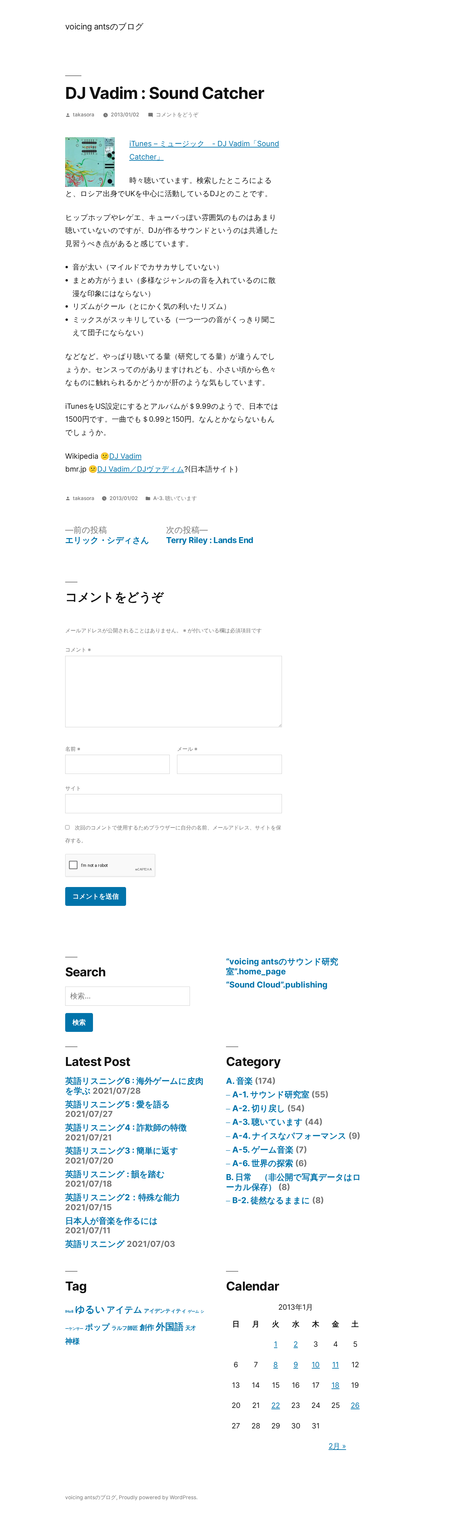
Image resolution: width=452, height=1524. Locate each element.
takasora (83, 114)
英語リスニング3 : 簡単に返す (121, 1151)
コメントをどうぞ (177, 114)
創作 (147, 1327)
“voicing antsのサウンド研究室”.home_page (282, 966)
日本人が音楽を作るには (111, 1221)
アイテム (124, 1309)
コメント (78, 650)
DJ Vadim (125, 456)
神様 (72, 1341)
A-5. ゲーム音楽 (263, 1150)
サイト (73, 788)
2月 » (337, 1446)
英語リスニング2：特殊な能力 (122, 1197)
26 (355, 1405)
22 (275, 1405)
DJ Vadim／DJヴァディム (140, 469)
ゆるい (90, 1309)
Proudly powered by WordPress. (158, 1497)
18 (335, 1385)
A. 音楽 (239, 1081)
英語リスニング (95, 1244)
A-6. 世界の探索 (262, 1163)
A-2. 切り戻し (258, 1108)
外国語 (170, 1326)
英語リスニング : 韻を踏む (115, 1174)
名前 (72, 749)
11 (335, 1364)
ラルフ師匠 (125, 1328)
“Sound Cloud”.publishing (277, 985)
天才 (190, 1328)
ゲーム (193, 1311)
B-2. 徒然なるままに (271, 1200)
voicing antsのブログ (104, 26)
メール (187, 749)
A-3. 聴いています (175, 498)
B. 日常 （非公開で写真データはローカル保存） (293, 1182)
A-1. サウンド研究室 (270, 1094)
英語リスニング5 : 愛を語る (117, 1104)
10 (316, 1364)
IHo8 (69, 1311)
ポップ (97, 1327)
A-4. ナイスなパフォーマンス (289, 1136)
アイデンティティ (165, 1311)
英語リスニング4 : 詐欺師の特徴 (126, 1127)
